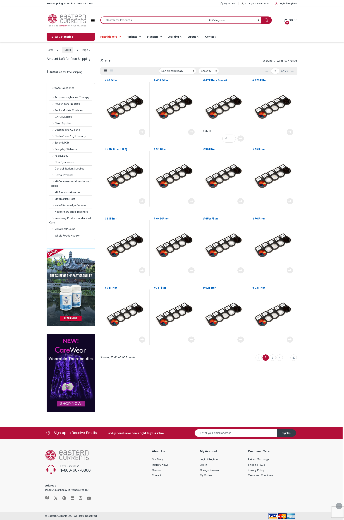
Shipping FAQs (256, 464)
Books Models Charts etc (69, 110)
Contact (210, 36)
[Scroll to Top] (339, 506)
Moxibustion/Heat (65, 198)
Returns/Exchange (258, 459)
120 (294, 357)
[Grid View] (105, 71)
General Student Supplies (69, 168)
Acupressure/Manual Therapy (72, 97)
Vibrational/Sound (65, 228)
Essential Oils (62, 142)
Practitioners (108, 36)
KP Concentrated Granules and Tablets (69, 183)
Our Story (157, 459)
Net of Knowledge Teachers (71, 211)
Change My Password (257, 3)
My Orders (230, 3)
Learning (173, 36)
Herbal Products (64, 174)
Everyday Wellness (66, 149)
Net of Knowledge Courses (70, 205)
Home (50, 49)
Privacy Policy (256, 470)
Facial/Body (61, 155)
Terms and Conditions (260, 475)
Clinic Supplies (63, 123)
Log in (203, 464)
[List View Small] (111, 71)
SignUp (286, 433)
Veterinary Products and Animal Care (70, 220)
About (192, 36)
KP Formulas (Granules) (68, 192)
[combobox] (153, 20)
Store (67, 49)
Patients (131, 36)
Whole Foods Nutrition (67, 235)
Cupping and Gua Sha (67, 129)
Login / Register (288, 3)
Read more (142, 132)
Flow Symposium (64, 162)
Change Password (210, 470)
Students (153, 36)
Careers (156, 470)
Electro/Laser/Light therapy (70, 136)
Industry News (160, 464)
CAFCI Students (64, 116)
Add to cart (241, 138)
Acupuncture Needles (67, 103)
